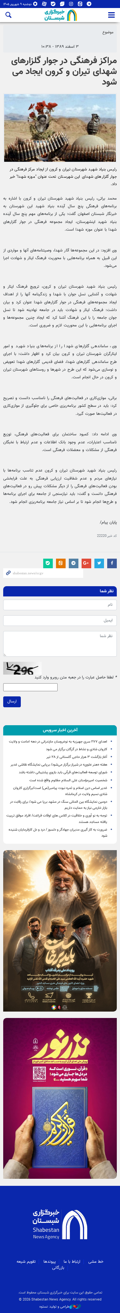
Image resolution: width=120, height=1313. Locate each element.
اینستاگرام (71, 5)
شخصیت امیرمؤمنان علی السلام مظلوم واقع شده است (68, 780)
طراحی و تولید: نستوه (54, 1306)
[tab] (60, 730)
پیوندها (50, 1262)
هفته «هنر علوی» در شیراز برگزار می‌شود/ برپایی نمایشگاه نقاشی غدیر (59, 764)
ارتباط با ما (72, 1262)
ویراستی (62, 5)
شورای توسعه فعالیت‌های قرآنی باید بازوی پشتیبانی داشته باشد (63, 772)
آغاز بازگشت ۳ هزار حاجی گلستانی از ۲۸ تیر (76, 757)
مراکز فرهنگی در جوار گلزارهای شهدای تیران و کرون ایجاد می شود (64, 71)
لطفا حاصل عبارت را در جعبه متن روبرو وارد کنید (76, 678)
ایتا (80, 5)
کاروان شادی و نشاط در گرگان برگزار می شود (76, 749)
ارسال (12, 701)
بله (53, 5)
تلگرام (89, 5)
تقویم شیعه (26, 1262)
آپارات (44, 5)
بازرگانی (58, 1268)
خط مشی (95, 1262)
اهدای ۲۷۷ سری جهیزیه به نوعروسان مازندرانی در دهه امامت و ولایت (58, 741)
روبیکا (35, 5)
